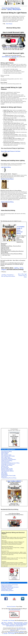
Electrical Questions (11, 606)
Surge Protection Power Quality (8, 475)
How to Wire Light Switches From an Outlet (22, 275)
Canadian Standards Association (18, 630)
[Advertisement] (13, 338)
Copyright (5, 620)
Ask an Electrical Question (14, 609)
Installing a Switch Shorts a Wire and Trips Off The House (8, 275)
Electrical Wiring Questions (7, 590)
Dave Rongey (9, 23)
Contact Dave (5, 624)
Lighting (9, 9)
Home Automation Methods (7, 471)
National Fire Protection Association (16, 632)
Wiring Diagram (16, 9)
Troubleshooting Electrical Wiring (8, 477)
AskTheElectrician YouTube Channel (14, 625)
